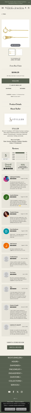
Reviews (15, 148)
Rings (5, 141)
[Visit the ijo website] (15, 398)
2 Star (13, 157)
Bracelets (24, 141)
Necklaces (14, 141)
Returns (22, 88)
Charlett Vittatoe (14, 212)
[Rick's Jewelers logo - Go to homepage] (15, 8)
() (26, 152)
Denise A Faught (14, 305)
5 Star (13, 152)
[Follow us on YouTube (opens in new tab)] (9, 392)
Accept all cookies (21, 409)
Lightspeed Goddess (15, 177)
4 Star (13, 154)
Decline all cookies (10, 409)
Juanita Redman (14, 195)
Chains (4, 14)
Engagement (18, 143)
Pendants (19, 141)
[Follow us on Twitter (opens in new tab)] (17, 392)
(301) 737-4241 (15, 60)
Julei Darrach (13, 243)
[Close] (29, 2)
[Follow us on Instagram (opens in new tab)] (21, 392)
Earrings (9, 141)
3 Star (13, 156)
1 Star (13, 159)
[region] (15, 33)
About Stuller (15, 108)
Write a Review (15, 347)
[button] (6, 8)
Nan (11, 287)
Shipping (8, 88)
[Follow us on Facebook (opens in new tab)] (13, 392)
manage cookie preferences (16, 405)
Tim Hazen (12, 272)
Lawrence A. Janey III (15, 325)
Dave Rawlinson (14, 229)
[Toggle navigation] (2, 8)
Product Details (15, 104)
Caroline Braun (14, 257)
